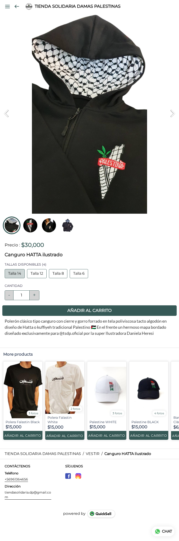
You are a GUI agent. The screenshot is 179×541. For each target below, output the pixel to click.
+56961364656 (16, 479)
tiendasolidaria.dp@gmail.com (28, 494)
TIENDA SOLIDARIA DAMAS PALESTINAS (77, 6)
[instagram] (78, 476)
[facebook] (68, 476)
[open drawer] (7, 6)
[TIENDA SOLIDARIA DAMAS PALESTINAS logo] (28, 6)
